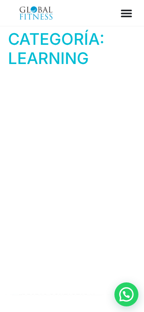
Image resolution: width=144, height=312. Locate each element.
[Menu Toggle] (126, 13)
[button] (126, 294)
